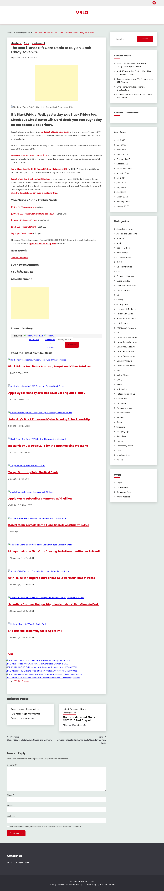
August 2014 (122, 173)
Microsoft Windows (125, 365)
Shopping (120, 427)
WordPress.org (123, 496)
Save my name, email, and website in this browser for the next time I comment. (46, 826)
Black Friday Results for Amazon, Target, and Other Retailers (49, 366)
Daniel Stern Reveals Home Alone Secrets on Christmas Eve (48, 525)
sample (30, 718)
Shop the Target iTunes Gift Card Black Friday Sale (34, 193)
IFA (118, 332)
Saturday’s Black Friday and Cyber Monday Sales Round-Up (49, 419)
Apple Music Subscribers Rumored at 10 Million (40, 498)
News (26, 43)
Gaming (119, 299)
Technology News (124, 445)
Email (10, 805)
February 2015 (123, 159)
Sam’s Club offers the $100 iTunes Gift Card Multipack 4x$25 (39, 169)
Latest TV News (70, 709)
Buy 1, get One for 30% (22, 233)
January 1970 (122, 206)
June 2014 (121, 182)
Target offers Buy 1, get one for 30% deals (30, 179)
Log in (119, 482)
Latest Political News (126, 351)
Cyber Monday (123, 281)
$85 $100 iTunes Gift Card (23, 227)
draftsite (33, 57)
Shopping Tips (123, 431)
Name (10, 795)
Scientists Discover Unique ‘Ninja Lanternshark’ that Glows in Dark (53, 604)
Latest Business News (126, 337)
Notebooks (121, 389)
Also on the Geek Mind (126, 233)
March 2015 (122, 154)
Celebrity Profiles (124, 266)
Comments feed (123, 492)
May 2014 (121, 187)
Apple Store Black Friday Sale (42, 243)
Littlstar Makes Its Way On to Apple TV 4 (35, 631)
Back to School (123, 247)
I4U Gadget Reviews (126, 328)
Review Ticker (123, 412)
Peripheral (121, 403)
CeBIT (119, 262)
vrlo (82, 12)
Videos (119, 459)
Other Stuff (121, 398)
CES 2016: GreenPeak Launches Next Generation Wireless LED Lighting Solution (43, 677)
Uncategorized (38, 43)
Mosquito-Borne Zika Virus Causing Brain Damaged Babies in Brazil (54, 551)
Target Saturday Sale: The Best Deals (33, 472)
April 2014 (121, 192)
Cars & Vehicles (123, 257)
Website (11, 816)
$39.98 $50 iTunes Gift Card (24, 220)
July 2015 (120, 140)
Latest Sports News (125, 356)
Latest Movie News (125, 346)
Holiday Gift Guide (124, 313)
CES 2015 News (21, 681)
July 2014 (120, 178)
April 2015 (121, 149)
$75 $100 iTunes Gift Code (23, 207)
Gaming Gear (122, 304)
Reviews (120, 417)
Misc (118, 370)
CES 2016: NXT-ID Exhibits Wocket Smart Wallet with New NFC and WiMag (41, 670)
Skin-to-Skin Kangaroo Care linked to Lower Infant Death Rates (51, 578)
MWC (119, 379)
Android (120, 238)
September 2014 (124, 168)
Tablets (119, 441)
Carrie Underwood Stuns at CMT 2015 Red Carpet (81, 718)
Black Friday (16, 43)
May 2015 (121, 145)
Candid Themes (107, 884)
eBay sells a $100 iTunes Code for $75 (29, 155)
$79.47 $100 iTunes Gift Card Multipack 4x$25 (33, 213)
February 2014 (123, 201)
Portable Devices (124, 408)
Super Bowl (121, 436)
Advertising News (124, 229)
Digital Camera (123, 290)
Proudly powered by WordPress (64, 884)
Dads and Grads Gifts (126, 285)
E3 (117, 295)
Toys (118, 450)
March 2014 (122, 196)
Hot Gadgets (122, 323)
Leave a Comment (19, 257)
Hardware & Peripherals (127, 309)
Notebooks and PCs (125, 394)
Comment (12, 765)
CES (10, 654)
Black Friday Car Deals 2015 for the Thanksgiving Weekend (48, 446)
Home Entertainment (126, 318)
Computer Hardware (125, 276)
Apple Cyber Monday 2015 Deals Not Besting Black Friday (46, 393)
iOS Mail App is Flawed (25, 713)
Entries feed (122, 487)
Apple (13, 709)
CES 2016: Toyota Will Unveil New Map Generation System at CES (37, 663)
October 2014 (123, 163)
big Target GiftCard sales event (55, 132)
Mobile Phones (123, 375)
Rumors (119, 422)
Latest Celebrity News (126, 342)
